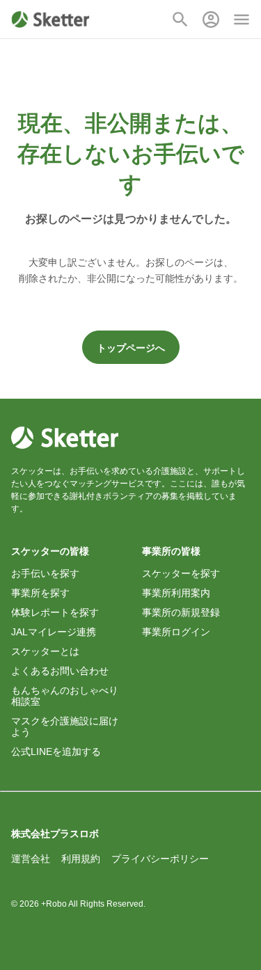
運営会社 (30, 858)
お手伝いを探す (45, 573)
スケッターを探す (181, 573)
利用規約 (80, 858)
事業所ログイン (176, 631)
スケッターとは (45, 651)
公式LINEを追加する (56, 751)
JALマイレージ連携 (53, 631)
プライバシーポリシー (160, 858)
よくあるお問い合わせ (60, 670)
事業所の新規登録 (181, 612)
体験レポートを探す (55, 612)
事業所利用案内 (176, 592)
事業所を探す (40, 592)
